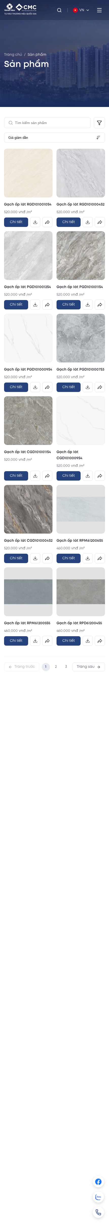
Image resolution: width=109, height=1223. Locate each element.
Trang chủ (13, 54)
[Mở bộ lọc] (99, 122)
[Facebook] (98, 1181)
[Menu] (99, 10)
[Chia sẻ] (47, 222)
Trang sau (86, 666)
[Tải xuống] (35, 222)
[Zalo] (98, 1197)
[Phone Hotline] (98, 1212)
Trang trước (24, 666)
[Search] (59, 10)
